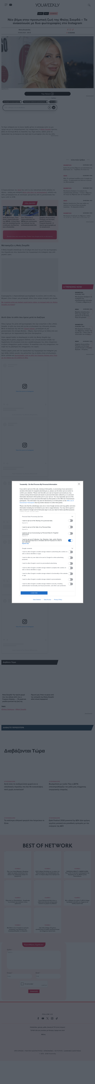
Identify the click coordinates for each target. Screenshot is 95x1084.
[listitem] (47, 516)
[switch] (70, 520)
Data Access (47, 599)
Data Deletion (37, 599)
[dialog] (47, 542)
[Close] (79, 484)
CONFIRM (34, 593)
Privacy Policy (58, 599)
